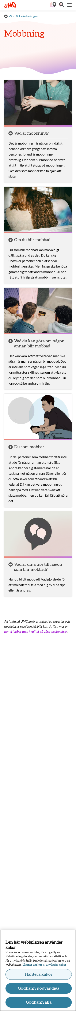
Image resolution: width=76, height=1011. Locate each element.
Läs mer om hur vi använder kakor (44, 964)
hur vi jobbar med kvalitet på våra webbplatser (35, 631)
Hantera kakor (39, 974)
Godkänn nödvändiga (38, 988)
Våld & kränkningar (23, 16)
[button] (61, 5)
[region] (38, 970)
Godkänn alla (39, 1002)
